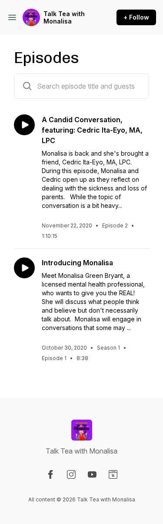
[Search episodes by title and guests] (27, 86)
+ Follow (136, 17)
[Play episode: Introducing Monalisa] (24, 267)
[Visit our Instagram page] (71, 474)
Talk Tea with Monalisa (64, 17)
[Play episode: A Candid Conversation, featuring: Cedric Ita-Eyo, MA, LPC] (24, 124)
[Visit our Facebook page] (50, 474)
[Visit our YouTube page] (92, 474)
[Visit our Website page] (113, 474)
